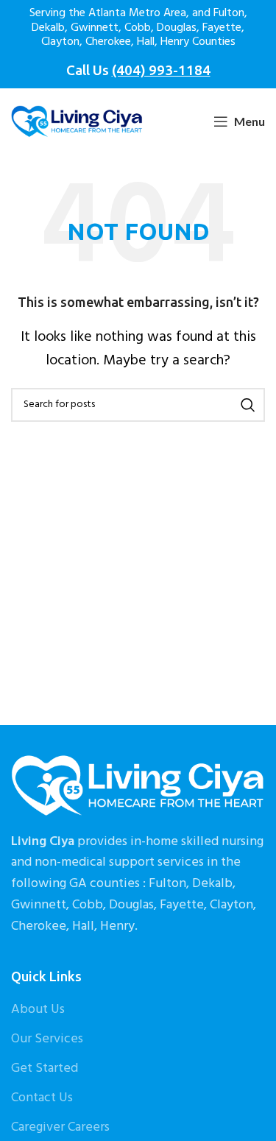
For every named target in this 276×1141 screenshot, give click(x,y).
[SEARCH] (248, 405)
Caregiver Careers (60, 1127)
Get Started (44, 1068)
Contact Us (42, 1098)
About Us (38, 1009)
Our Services (47, 1039)
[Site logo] (77, 122)
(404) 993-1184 (161, 70)
